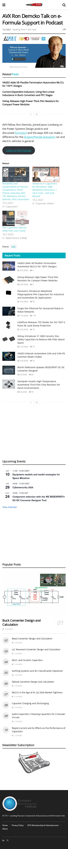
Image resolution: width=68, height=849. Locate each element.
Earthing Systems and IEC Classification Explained (37, 670)
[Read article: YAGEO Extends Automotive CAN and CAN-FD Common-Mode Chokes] (8, 356)
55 (32, 392)
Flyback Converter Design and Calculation (33, 681)
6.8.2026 (23, 374)
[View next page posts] (36, 114)
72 (33, 346)
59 (33, 301)
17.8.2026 (23, 315)
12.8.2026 (23, 329)
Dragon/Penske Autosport (39, 137)
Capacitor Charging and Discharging (30, 703)
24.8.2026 (23, 284)
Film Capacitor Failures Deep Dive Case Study (14, 229)
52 (33, 360)
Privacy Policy (18, 825)
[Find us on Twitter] (7, 840)
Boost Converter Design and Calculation (32, 638)
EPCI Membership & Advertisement (43, 825)
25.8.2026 (23, 270)
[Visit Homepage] (34, 4)
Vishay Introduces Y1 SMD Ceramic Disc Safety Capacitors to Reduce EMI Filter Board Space (41, 339)
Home (5, 825)
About (5, 828)
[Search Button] (64, 4)
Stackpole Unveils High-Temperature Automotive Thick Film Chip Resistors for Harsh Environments (38, 384)
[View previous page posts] (31, 114)
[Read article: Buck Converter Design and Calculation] (34, 593)
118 (34, 315)
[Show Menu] (3, 4)
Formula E (21, 133)
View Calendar (9, 507)
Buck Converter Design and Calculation (21, 622)
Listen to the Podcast (18, 150)
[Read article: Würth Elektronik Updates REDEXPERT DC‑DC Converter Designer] (8, 370)
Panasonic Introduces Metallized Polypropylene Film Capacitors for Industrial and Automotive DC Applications (40, 294)
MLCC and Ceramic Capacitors (27, 660)
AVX (13, 246)
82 (32, 374)
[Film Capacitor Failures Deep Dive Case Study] (15, 218)
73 (33, 329)
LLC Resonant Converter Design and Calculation (36, 649)
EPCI (6, 815)
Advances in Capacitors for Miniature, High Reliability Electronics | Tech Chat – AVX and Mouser (44, 190)
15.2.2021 (6, 29)
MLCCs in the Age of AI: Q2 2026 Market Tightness (37, 692)
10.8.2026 (23, 360)
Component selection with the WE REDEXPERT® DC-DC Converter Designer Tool (38, 498)
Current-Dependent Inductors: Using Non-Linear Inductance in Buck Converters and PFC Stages (28, 93)
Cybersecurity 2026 (22, 487)
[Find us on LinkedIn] (3, 840)
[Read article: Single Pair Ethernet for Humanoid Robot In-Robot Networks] (8, 311)
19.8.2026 (23, 301)
